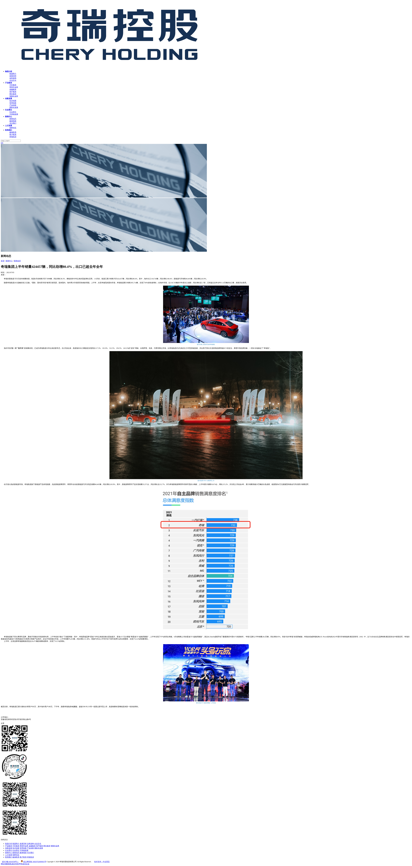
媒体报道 (12, 121)
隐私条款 (11, 864)
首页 (2, 261)
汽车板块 (12, 85)
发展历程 (12, 76)
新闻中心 (9, 261)
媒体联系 (12, 132)
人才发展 (8, 855)
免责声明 (18, 864)
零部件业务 (13, 87)
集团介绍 (8, 844)
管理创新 (12, 103)
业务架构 (12, 78)
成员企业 (25, 864)
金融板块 (12, 89)
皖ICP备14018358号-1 (10, 862)
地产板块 (12, 92)
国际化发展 (13, 107)
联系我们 (8, 857)
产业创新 (12, 105)
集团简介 (12, 74)
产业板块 (8, 846)
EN (2, 143)
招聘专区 (12, 128)
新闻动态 (12, 119)
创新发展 (8, 848)
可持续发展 (13, 114)
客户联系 (12, 134)
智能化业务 (13, 96)
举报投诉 (12, 137)
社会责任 (12, 112)
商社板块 (12, 94)
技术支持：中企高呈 (102, 862)
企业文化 (12, 80)
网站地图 (4, 864)
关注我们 (12, 123)
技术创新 (12, 101)
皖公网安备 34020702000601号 (34, 862)
